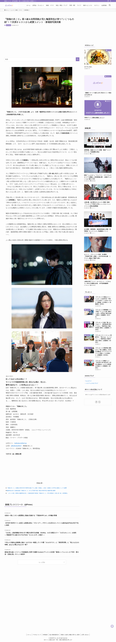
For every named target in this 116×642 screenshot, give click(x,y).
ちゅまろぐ (88, 381)
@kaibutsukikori (16, 446)
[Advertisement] (41, 41)
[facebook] (108, 1)
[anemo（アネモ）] (11, 5)
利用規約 (45, 634)
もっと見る (42, 562)
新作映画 (8, 25)
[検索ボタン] (110, 5)
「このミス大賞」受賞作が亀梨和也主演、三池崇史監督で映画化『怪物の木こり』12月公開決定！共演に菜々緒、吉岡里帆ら (37, 493)
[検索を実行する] (77, 59)
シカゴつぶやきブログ (91, 383)
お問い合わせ (85, 634)
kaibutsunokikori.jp (20, 443)
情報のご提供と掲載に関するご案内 (70, 634)
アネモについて (37, 634)
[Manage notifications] (112, 626)
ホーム (29, 634)
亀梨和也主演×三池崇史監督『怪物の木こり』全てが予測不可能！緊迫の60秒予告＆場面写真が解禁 (31, 490)
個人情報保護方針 (54, 634)
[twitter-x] (110, 1)
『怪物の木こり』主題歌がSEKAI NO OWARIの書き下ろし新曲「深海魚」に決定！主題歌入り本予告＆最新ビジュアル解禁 (37, 488)
